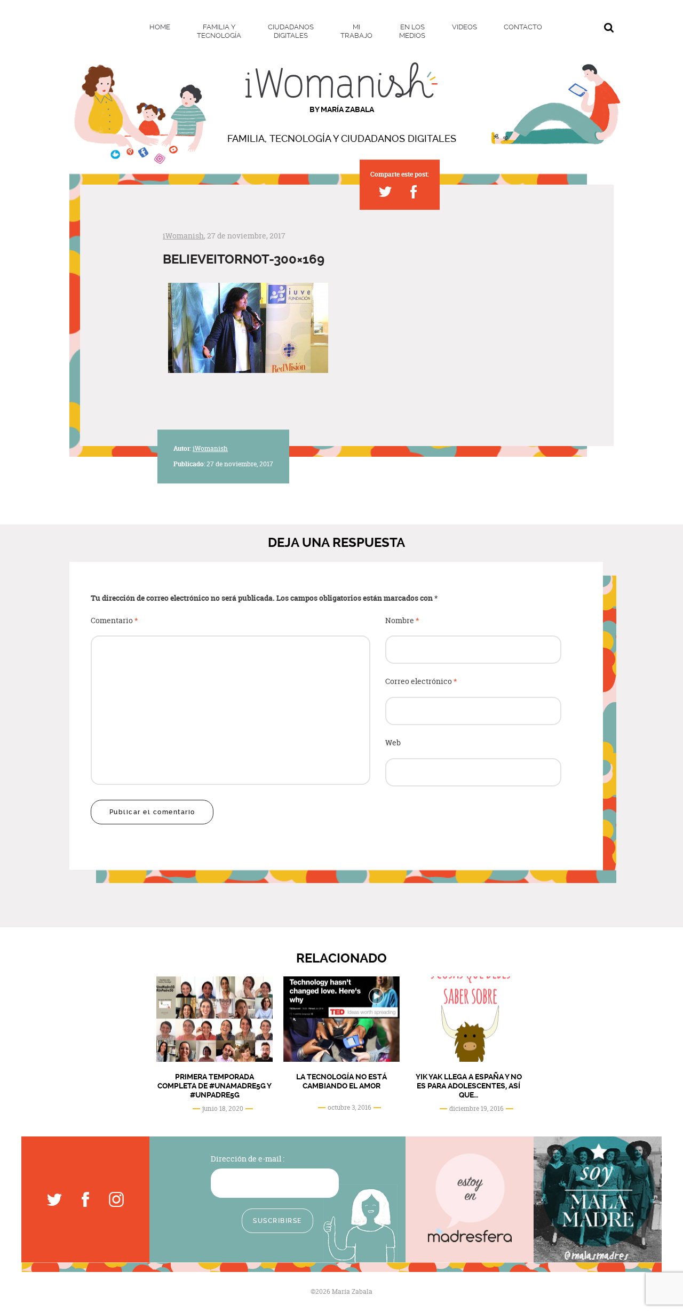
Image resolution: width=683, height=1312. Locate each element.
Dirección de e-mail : (247, 1159)
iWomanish (183, 235)
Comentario (114, 620)
